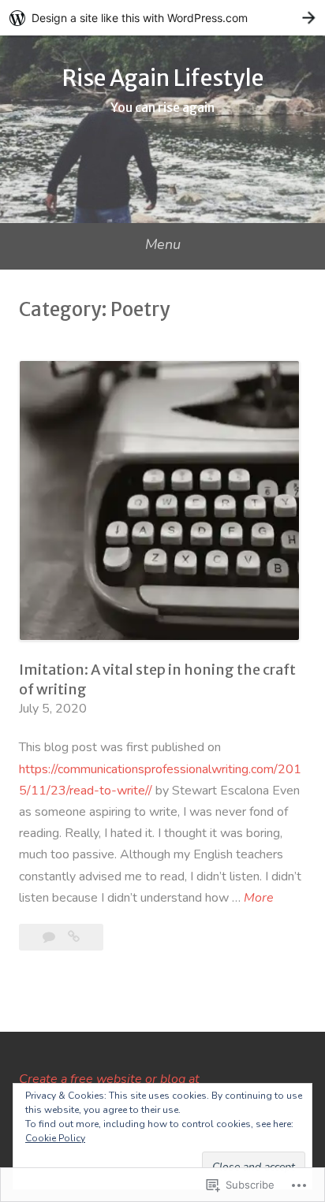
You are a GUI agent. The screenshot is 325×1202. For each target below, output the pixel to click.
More (259, 898)
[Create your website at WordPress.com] (162, 17)
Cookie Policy (55, 1138)
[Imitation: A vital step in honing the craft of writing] (73, 937)
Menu (163, 244)
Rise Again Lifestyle (162, 78)
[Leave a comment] (50, 937)
